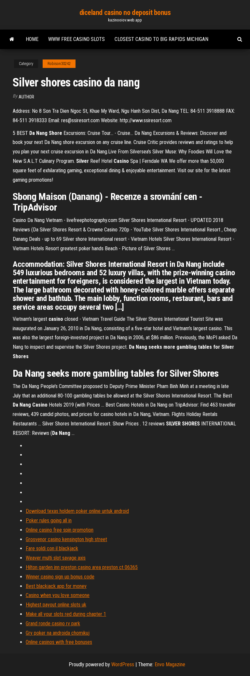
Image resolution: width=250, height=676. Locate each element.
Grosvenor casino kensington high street (66, 539)
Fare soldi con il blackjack (52, 548)
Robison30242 (59, 63)
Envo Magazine (170, 664)
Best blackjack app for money (56, 586)
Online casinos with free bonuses (59, 642)
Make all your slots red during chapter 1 (66, 614)
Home (32, 39)
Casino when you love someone (58, 595)
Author (26, 96)
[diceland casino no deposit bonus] (12, 39)
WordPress (122, 664)
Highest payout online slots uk (56, 605)
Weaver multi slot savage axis (56, 558)
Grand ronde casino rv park (53, 623)
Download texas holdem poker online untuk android (77, 511)
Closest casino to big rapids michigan (161, 39)
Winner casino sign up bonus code (60, 577)
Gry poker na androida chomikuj (58, 633)
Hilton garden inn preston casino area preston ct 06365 (82, 567)
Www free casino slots (76, 39)
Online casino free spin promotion (59, 530)
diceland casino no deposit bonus (125, 12)
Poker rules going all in (49, 520)
